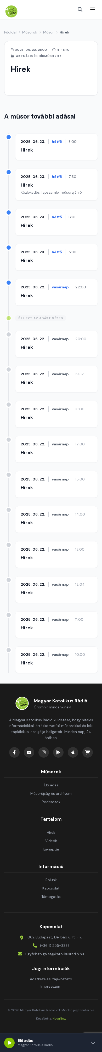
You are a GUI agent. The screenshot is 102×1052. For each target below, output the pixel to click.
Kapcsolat (51, 888)
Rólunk (51, 879)
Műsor (48, 32)
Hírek (27, 150)
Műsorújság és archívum (51, 793)
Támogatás (51, 896)
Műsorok (29, 32)
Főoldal (10, 32)
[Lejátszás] (9, 1043)
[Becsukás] (93, 1043)
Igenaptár (51, 849)
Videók (51, 840)
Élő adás (51, 785)
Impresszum (51, 986)
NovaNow (59, 1018)
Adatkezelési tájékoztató (51, 979)
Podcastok (51, 801)
